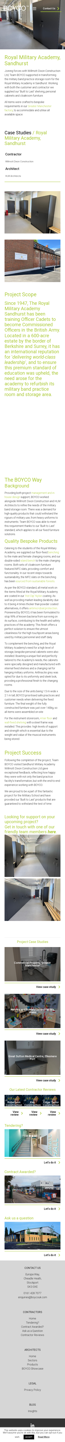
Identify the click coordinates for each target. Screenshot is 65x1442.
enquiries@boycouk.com (32, 1297)
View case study (46, 986)
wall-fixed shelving (15, 722)
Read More (44, 1437)
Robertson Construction (14, 1103)
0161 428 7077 (32, 1293)
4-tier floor (46, 718)
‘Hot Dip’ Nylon (33, 595)
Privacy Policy (32, 1389)
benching (53, 552)
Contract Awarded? (32, 1326)
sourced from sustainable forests (35, 581)
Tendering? (32, 1322)
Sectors (32, 1360)
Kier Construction (32, 1103)
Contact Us (49, 8)
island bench (27, 560)
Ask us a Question (32, 1330)
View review (15, 1113)
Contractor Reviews (32, 1335)
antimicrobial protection (43, 608)
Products (32, 1364)
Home (32, 1318)
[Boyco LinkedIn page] (32, 1425)
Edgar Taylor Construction (51, 1103)
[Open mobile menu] (34, 8)
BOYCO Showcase (32, 1368)
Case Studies (18, 132)
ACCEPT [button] (28, 1437)
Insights (32, 1411)
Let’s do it (50, 1162)
